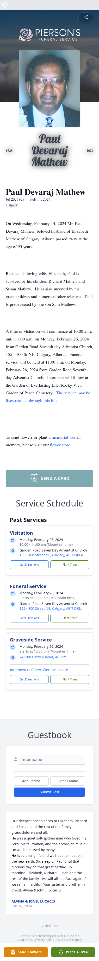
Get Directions (29, 565)
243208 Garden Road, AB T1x (42, 657)
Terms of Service (62, 940)
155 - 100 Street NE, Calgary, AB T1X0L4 (51, 555)
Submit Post (49, 792)
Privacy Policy (36, 940)
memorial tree (64, 437)
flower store (60, 445)
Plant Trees (69, 565)
